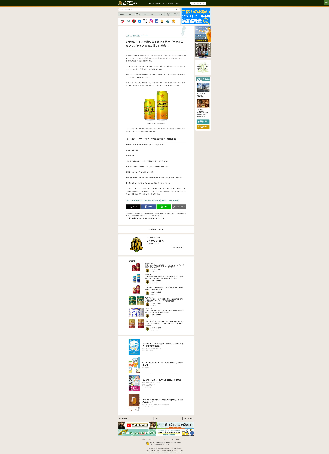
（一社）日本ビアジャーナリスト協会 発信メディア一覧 (145, 218)
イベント (130, 14)
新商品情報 (136, 35)
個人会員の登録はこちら (202, 126)
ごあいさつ (151, 3)
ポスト (135, 206)
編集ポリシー (151, 439)
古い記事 (124, 418)
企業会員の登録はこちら (202, 121)
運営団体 (158, 3)
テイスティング (137, 14)
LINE (165, 206)
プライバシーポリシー (162, 439)
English (177, 3)
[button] (194, 23)
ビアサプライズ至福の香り (151, 200)
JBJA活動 (168, 14)
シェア (150, 206)
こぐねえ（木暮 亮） (156, 241)
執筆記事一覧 (176, 247)
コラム (160, 14)
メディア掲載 (176, 14)
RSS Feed (184, 439)
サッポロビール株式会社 (134, 200)
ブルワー (153, 14)
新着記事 (122, 14)
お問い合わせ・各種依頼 (174, 439)
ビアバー (145, 14)
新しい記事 (187, 418)
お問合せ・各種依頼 (167, 3)
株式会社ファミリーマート (170, 200)
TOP (156, 418)
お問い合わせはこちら (157, 229)
